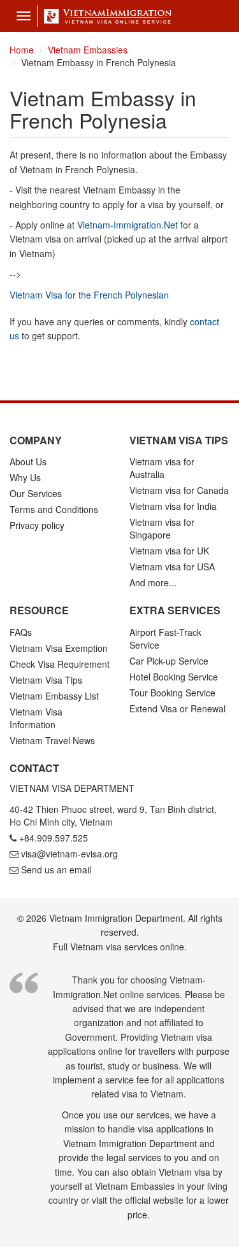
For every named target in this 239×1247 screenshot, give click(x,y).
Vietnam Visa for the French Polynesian (89, 294)
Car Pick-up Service (168, 660)
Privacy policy (37, 525)
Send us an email (56, 869)
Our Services (36, 493)
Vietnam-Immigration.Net (127, 224)
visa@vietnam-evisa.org (69, 853)
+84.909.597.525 (53, 837)
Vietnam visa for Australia (161, 468)
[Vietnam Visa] (104, 16)
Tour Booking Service (172, 692)
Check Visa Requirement (60, 664)
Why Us (25, 477)
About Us (28, 461)
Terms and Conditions (54, 509)
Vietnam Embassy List (54, 695)
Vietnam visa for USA (172, 566)
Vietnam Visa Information (36, 718)
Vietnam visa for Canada (179, 490)
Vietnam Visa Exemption (59, 648)
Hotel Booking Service (173, 676)
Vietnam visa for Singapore (161, 528)
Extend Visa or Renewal (177, 708)
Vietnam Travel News (52, 740)
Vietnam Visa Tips (46, 679)
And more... (153, 582)
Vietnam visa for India (173, 506)
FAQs (21, 632)
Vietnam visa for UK (169, 550)
